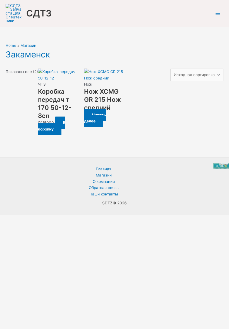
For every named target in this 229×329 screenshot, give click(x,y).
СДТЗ (39, 13)
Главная (103, 169)
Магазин (28, 45)
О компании (104, 181)
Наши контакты (103, 194)
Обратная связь (104, 187)
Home (11, 45)
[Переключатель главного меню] (218, 13)
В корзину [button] (51, 125)
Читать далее (95, 118)
